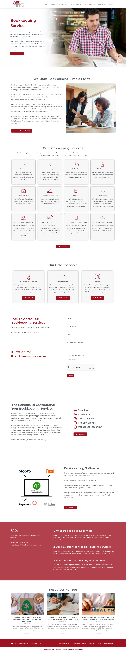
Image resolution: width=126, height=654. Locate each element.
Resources (89, 5)
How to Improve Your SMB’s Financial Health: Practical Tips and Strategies (98, 618)
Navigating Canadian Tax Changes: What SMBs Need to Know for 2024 (63, 618)
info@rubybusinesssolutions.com (31, 356)
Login (111, 5)
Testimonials (76, 5)
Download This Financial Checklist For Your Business (63, 650)
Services (62, 5)
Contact (101, 5)
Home (45, 5)
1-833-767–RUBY (23, 352)
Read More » (27, 633)
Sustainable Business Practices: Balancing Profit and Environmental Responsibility (27, 619)
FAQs (99, 643)
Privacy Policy (108, 643)
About (53, 5)
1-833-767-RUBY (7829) (64, 643)
